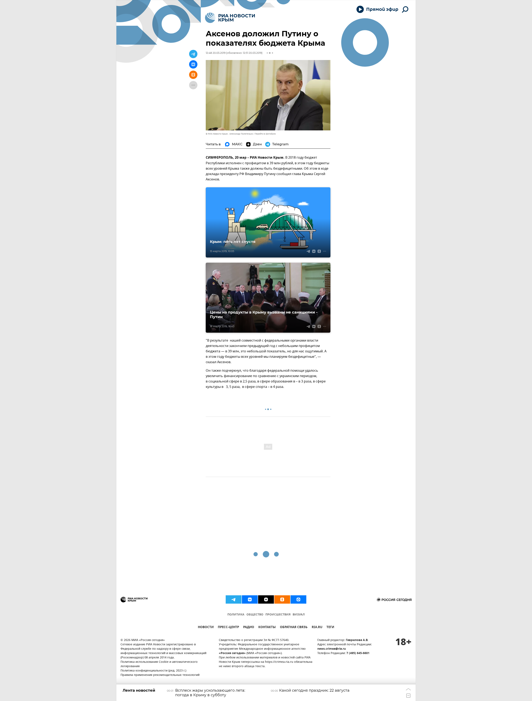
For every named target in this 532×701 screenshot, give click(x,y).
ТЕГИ (330, 627)
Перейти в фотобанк (265, 133)
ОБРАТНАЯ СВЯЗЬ (294, 627)
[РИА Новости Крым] (229, 18)
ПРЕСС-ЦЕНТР (228, 627)
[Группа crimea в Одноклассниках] (282, 599)
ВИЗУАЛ (299, 614)
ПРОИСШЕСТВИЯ (278, 614)
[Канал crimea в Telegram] (233, 599)
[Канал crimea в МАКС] (298, 599)
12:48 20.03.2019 (215, 52)
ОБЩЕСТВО (254, 614)
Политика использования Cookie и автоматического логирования (159, 664)
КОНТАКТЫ (267, 627)
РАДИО (248, 627)
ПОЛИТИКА (235, 614)
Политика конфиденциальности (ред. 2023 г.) (153, 670)
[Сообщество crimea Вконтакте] (250, 599)
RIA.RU (317, 627)
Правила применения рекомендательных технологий (160, 675)
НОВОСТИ (206, 627)
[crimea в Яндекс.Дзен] (266, 599)
